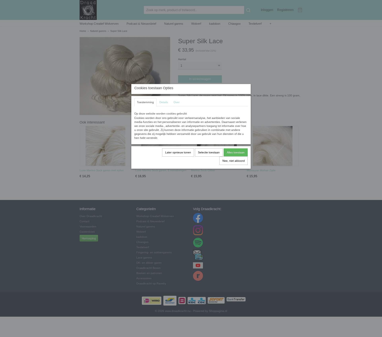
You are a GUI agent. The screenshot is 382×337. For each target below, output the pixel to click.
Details (163, 102)
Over (176, 102)
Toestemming (145, 102)
